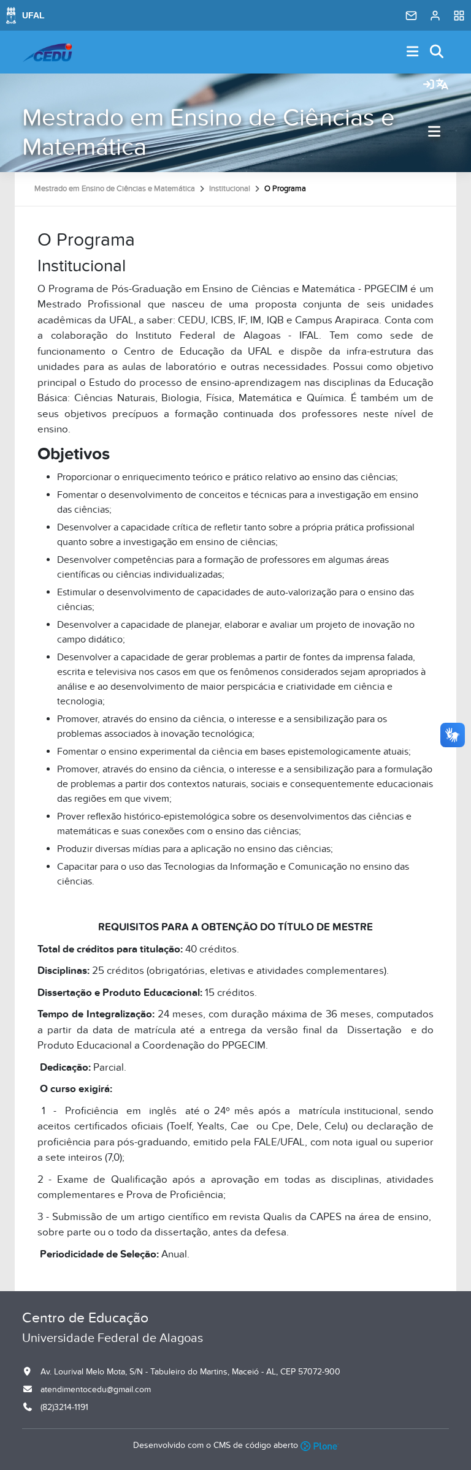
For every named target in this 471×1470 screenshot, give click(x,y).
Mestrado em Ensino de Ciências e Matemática (208, 133)
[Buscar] (437, 52)
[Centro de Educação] (47, 52)
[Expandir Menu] (412, 52)
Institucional (229, 189)
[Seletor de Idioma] (442, 85)
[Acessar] (428, 85)
